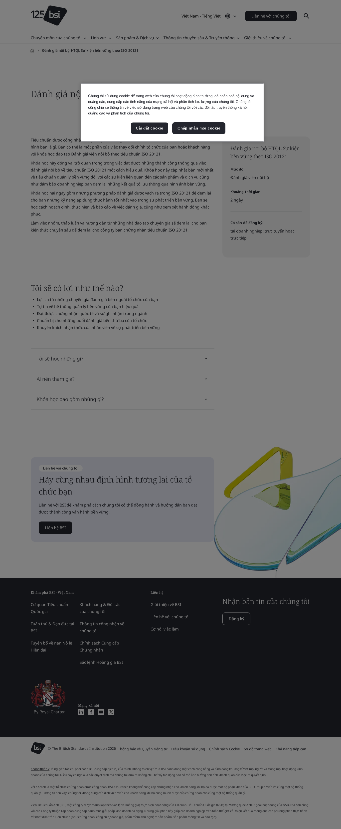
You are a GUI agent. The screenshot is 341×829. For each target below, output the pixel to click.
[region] (172, 112)
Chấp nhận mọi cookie (198, 128)
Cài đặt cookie (149, 128)
